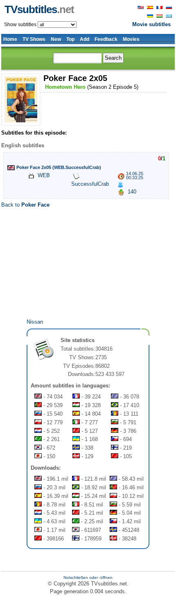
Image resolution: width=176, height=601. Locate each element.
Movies (131, 39)
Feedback (106, 39)
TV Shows (34, 39)
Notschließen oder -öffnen (88, 577)
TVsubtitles (39, 9)
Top (70, 39)
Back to (25, 205)
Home (10, 39)
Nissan (35, 322)
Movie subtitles (151, 24)
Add (84, 39)
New (56, 39)
